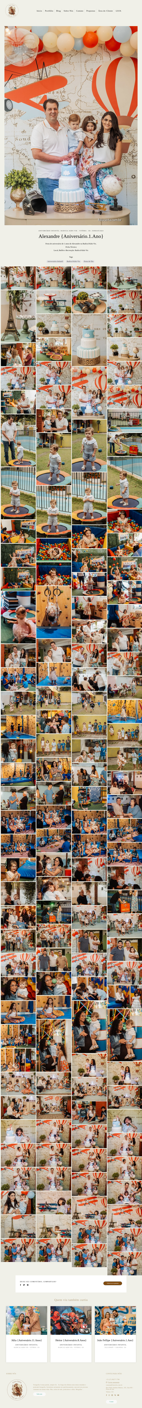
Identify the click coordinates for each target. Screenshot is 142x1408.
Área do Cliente (105, 11)
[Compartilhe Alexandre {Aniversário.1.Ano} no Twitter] (24, 1285)
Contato (79, 11)
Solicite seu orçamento (113, 1283)
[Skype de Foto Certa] (115, 1395)
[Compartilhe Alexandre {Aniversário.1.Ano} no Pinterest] (28, 1285)
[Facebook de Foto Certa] (106, 1395)
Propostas (90, 11)
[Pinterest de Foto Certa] (112, 1395)
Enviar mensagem (113, 1382)
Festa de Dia (89, 261)
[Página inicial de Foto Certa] (11, 10)
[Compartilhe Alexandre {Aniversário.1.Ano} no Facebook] (20, 1285)
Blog (58, 11)
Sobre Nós (68, 11)
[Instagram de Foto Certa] (109, 1395)
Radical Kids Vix (73, 261)
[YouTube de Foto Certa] (118, 1395)
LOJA (118, 11)
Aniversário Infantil (55, 261)
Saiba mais (39, 1394)
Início (39, 11)
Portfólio (49, 11)
